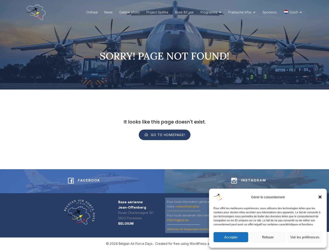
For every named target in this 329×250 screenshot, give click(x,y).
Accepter (230, 237)
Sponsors (270, 12)
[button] (320, 197)
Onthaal (92, 12)
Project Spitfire (157, 12)
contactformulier (187, 206)
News (108, 12)
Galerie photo (129, 12)
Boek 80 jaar (184, 12)
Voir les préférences (304, 237)
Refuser (268, 237)
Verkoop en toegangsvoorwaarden (192, 229)
